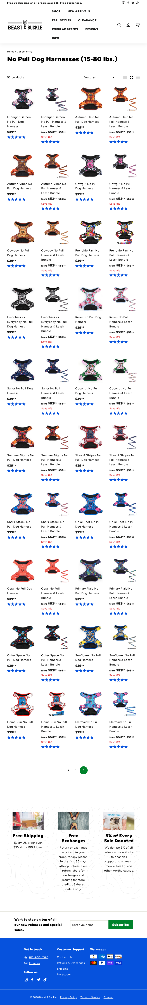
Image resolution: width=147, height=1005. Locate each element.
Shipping (62, 968)
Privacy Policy (68, 997)
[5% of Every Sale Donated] (118, 821)
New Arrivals (79, 11)
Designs (91, 29)
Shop (56, 11)
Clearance (87, 20)
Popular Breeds (65, 29)
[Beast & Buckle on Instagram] (26, 979)
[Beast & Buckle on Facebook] (32, 979)
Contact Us (64, 957)
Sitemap (108, 997)
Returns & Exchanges (71, 963)
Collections (24, 51)
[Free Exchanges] (73, 821)
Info (55, 38)
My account (65, 974)
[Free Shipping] (28, 821)
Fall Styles (61, 20)
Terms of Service (90, 997)
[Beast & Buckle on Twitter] (39, 979)
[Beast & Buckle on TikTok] (45, 979)
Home (10, 51)
